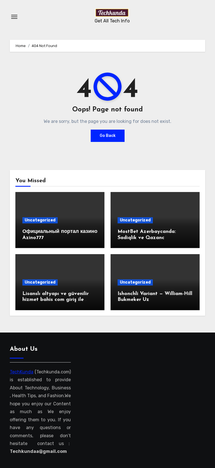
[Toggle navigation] (14, 16)
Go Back (108, 135)
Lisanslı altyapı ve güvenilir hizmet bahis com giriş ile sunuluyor (55, 299)
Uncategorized (40, 220)
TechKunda (21, 372)
